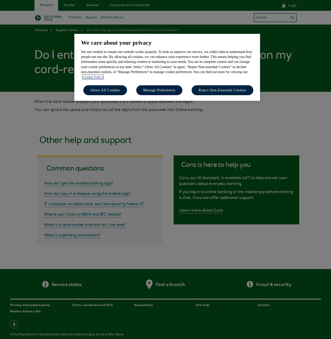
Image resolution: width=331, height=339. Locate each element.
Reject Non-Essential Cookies (222, 90)
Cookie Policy (93, 77)
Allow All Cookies (105, 90)
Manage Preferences (159, 90)
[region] (167, 67)
